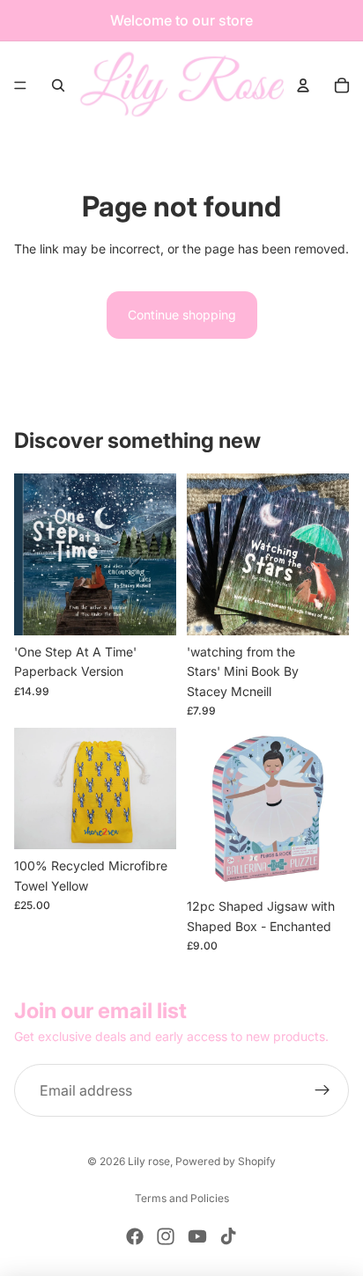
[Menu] (20, 85)
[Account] (303, 85)
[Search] (58, 85)
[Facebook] (134, 1236)
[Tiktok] (228, 1236)
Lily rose (149, 1161)
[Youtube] (197, 1236)
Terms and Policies (182, 1198)
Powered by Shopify (225, 1161)
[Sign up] (322, 1090)
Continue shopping (182, 314)
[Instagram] (165, 1236)
